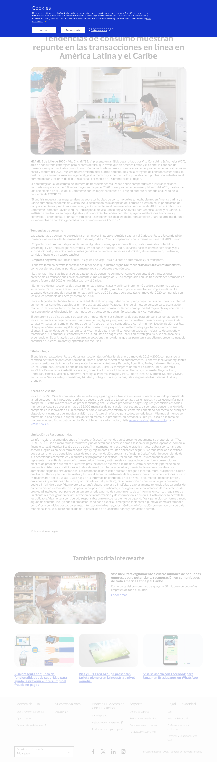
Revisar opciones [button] (99, 30)
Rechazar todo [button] (73, 30)
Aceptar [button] (44, 30)
